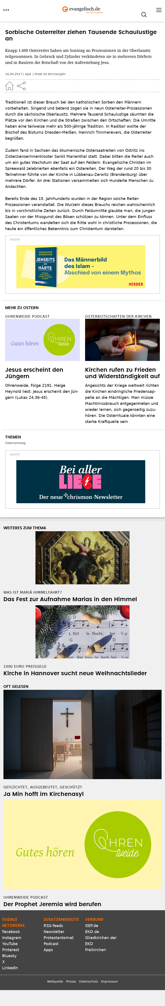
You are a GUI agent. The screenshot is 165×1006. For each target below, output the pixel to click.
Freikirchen (95, 949)
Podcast (51, 943)
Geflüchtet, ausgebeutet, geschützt (42, 787)
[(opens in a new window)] (80, 266)
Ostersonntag (15, 443)
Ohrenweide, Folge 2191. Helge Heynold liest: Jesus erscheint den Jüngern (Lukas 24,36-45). (41, 391)
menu (6, 10)
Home (9, 86)
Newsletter (54, 931)
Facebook (11, 931)
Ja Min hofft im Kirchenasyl (43, 794)
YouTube (10, 943)
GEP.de (91, 925)
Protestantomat (58, 937)
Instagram (11, 937)
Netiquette (55, 981)
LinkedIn (10, 968)
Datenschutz (88, 981)
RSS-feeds (53, 925)
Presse (71, 981)
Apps (48, 949)
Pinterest (10, 949)
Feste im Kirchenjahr (50, 74)
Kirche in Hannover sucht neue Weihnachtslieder (75, 673)
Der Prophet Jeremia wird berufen (52, 904)
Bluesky (9, 955)
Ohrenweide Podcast (27, 316)
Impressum (109, 981)
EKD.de (92, 931)
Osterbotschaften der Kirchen (118, 316)
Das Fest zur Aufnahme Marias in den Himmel (70, 599)
